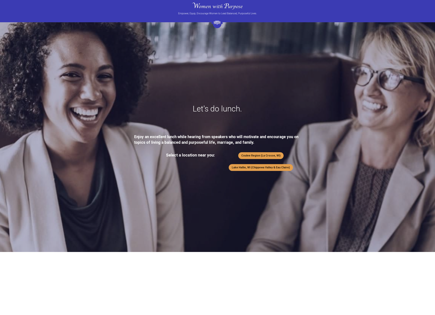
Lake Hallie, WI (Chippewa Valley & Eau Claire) (261, 167)
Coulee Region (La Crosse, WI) (261, 155)
